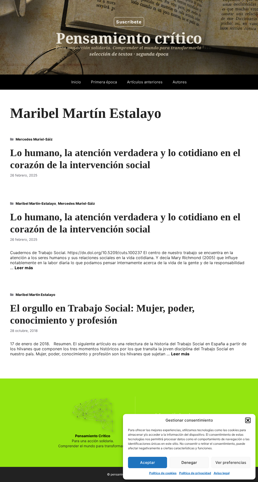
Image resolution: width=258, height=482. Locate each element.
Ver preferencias (230, 462)
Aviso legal (222, 473)
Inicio (76, 82)
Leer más (24, 267)
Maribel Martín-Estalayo (36, 203)
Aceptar (147, 462)
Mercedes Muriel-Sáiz (34, 139)
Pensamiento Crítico (92, 436)
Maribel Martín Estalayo (35, 295)
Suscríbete (129, 21)
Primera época (104, 82)
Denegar (189, 462)
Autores (180, 82)
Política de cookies (163, 473)
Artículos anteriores (145, 82)
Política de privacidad (195, 473)
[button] (247, 420)
